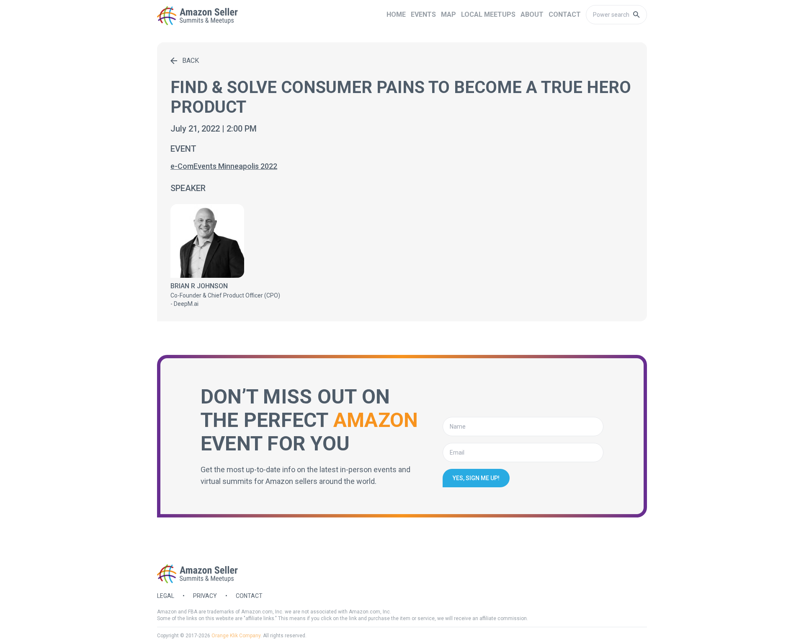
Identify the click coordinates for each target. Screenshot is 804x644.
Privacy (205, 595)
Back (190, 61)
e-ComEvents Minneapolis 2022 (223, 166)
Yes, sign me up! (476, 478)
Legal (165, 595)
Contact (249, 595)
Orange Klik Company (235, 636)
